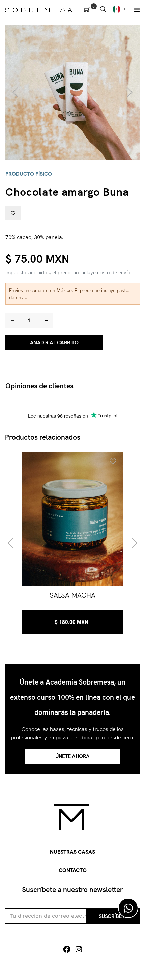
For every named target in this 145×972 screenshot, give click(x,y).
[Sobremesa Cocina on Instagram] (79, 949)
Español (120, 9)
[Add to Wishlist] (13, 213)
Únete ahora (72, 756)
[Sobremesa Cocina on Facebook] (66, 949)
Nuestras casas (72, 851)
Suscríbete (113, 916)
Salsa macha (72, 595)
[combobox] (120, 9)
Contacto (73, 870)
